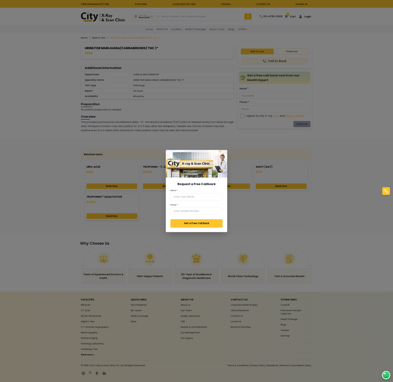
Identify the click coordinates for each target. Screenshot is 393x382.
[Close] (223, 154)
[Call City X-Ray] (386, 191)
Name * (173, 190)
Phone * (174, 205)
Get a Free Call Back (196, 223)
